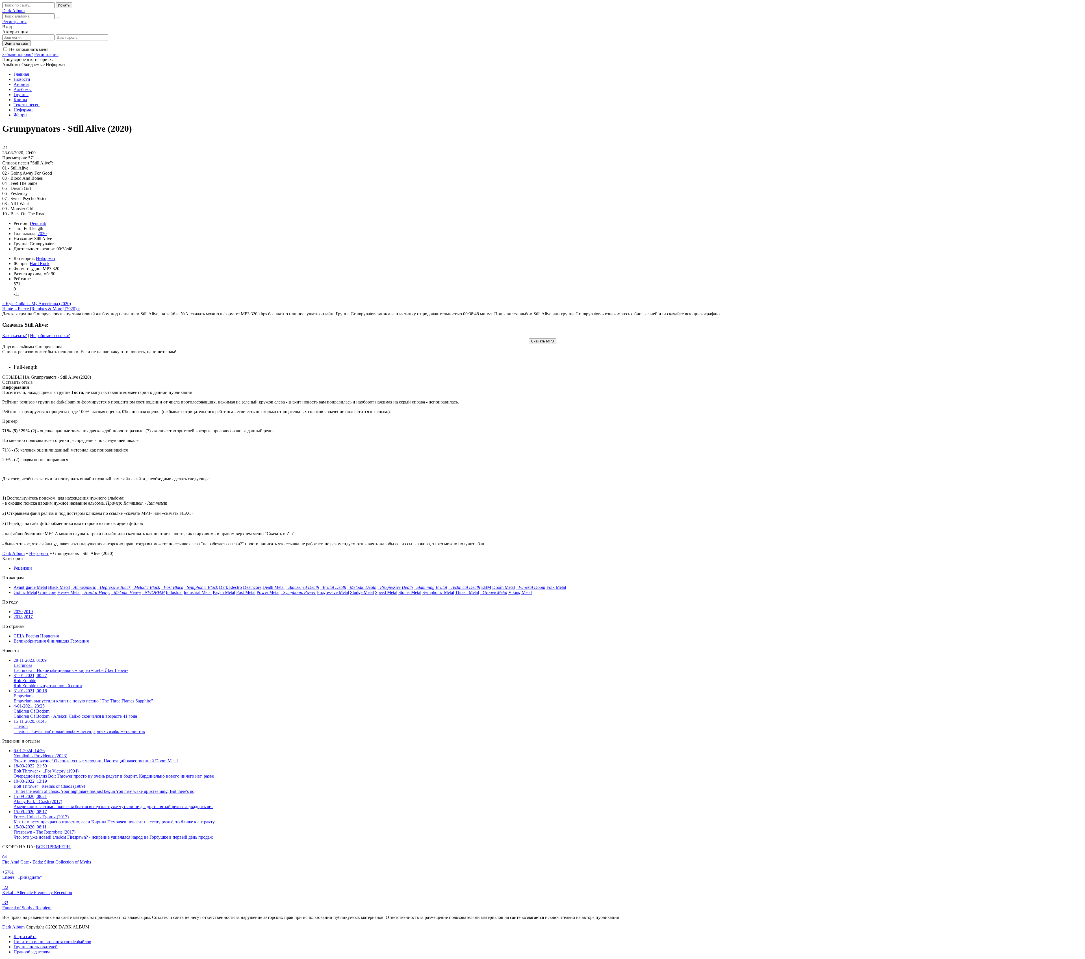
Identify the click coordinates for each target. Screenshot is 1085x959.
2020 (42, 233)
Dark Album (13, 927)
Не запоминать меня (28, 49)
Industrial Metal (198, 592)
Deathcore (252, 587)
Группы (21, 94)
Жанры (20, 114)
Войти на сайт (17, 43)
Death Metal (273, 587)
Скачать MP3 (542, 341)
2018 (18, 616)
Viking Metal (520, 592)
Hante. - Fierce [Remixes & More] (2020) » (41, 308)
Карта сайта (25, 936)
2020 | (53, 367)
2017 (28, 616)
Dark (13, 10)
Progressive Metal (333, 592)
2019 (28, 611)
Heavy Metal (69, 592)
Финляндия (58, 641)
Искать (64, 5)
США (19, 635)
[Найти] (58, 17)
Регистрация (14, 21)
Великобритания (30, 641)
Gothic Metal (25, 592)
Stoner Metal (409, 592)
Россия (32, 635)
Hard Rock (39, 263)
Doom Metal (503, 587)
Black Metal (59, 587)
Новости (22, 79)
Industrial (174, 592)
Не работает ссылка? (50, 335)
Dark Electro (230, 587)
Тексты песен (27, 104)
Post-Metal (245, 592)
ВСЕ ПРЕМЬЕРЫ (53, 846)
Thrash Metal (467, 592)
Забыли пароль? (17, 54)
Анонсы (21, 84)
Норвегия (49, 635)
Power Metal (268, 592)
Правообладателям (32, 951)
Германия (79, 641)
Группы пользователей (36, 946)
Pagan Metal (224, 592)
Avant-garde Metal (30, 587)
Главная (21, 74)
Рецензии (23, 568)
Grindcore (47, 592)
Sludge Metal (362, 592)
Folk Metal (556, 587)
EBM (486, 587)
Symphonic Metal (438, 592)
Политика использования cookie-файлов (52, 941)
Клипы (20, 99)
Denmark (38, 223)
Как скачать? (14, 335)
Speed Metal (386, 592)
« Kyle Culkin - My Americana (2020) (36, 303)
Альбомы (23, 89)
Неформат (23, 109)
